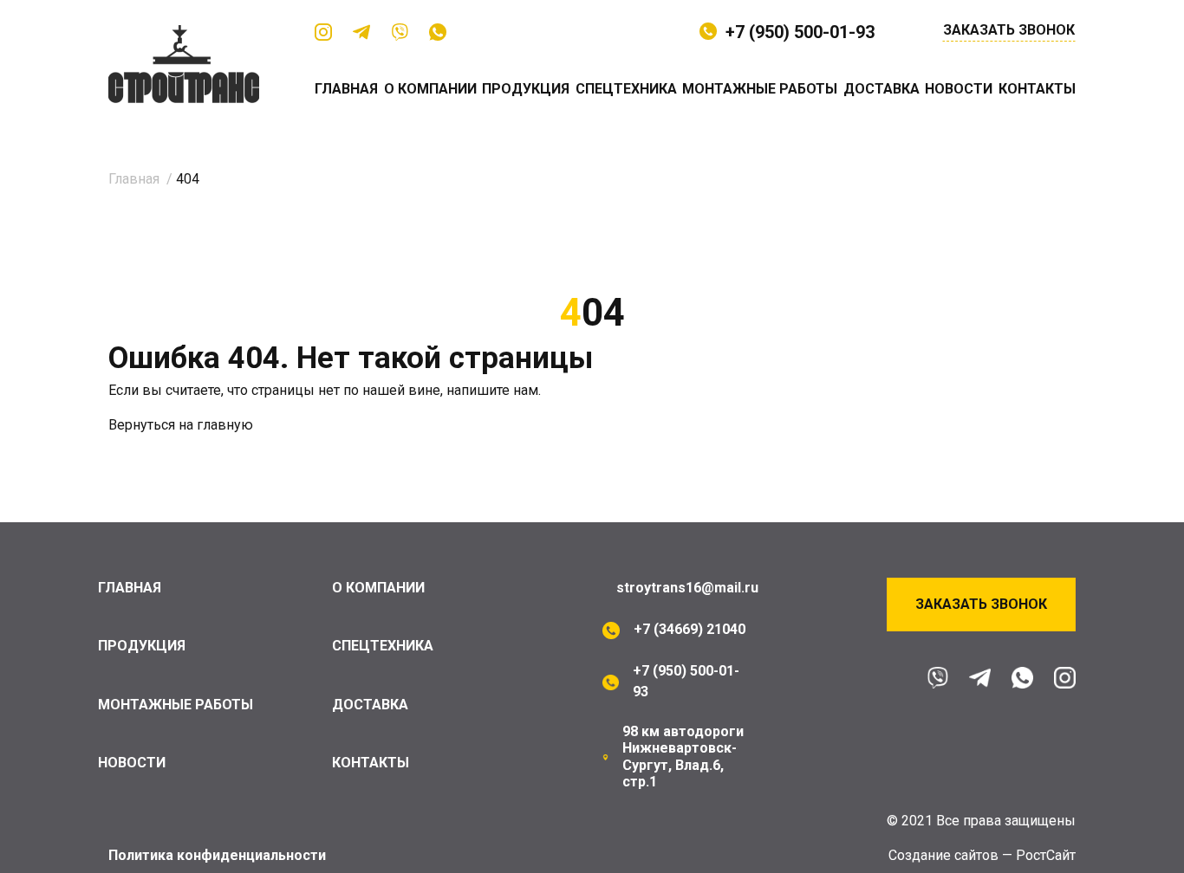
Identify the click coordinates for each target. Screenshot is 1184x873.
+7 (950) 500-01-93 (800, 32)
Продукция (525, 89)
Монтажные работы (759, 89)
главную (225, 425)
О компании (430, 89)
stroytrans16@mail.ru (687, 587)
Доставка (881, 89)
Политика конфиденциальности (217, 855)
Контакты (1037, 89)
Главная (346, 89)
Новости (958, 89)
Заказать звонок (1009, 30)
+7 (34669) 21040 (689, 629)
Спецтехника (626, 89)
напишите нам (492, 390)
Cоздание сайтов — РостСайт (982, 855)
